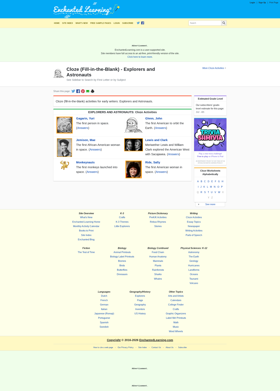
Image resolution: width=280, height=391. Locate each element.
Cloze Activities (194, 217)
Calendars (175, 300)
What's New (82, 23)
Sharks (158, 274)
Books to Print (86, 230)
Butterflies (122, 270)
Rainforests (158, 270)
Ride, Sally (152, 162)
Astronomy (193, 252)
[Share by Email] (88, 91)
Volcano (194, 283)
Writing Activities (193, 230)
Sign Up (262, 2)
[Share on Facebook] (78, 91)
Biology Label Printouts (122, 256)
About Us (170, 347)
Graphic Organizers (176, 313)
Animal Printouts (122, 252)
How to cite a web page (103, 347)
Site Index (67, 23)
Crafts (122, 217)
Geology (193, 261)
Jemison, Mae (85, 140)
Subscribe (127, 23)
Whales (158, 279)
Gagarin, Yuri (85, 118)
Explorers (140, 296)
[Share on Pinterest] (83, 91)
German (104, 304)
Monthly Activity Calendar (86, 226)
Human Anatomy (158, 256)
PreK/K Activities (158, 217)
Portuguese (104, 318)
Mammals (158, 261)
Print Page (273, 2)
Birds (122, 265)
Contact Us (156, 347)
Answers (82, 128)
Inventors (140, 309)
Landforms (193, 270)
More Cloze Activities (213, 68)
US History (140, 313)
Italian (104, 309)
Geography (140, 304)
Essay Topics (194, 222)
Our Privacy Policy (126, 347)
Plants (158, 265)
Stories (158, 226)
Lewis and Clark (156, 140)
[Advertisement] (140, 37)
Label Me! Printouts (176, 318)
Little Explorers (122, 226)
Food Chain (158, 252)
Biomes (122, 261)
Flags (140, 300)
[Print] (92, 91)
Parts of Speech (194, 235)
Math (175, 322)
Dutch (104, 296)
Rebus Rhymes (158, 222)
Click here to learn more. (140, 57)
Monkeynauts (85, 162)
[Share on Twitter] (73, 91)
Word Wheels (176, 331)
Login (252, 2)
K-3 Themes (122, 222)
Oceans (194, 274)
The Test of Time (86, 252)
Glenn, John (153, 118)
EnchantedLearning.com (156, 340)
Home (57, 23)
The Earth (194, 256)
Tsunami (193, 279)
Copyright (114, 340)
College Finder (176, 304)
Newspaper (194, 226)
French (104, 300)
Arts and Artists (176, 296)
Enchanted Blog (86, 239)
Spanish (104, 322)
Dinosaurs (122, 274)
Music (176, 327)
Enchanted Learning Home (86, 222)
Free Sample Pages (100, 23)
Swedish (104, 327)
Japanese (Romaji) (104, 313)
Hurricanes (194, 265)
